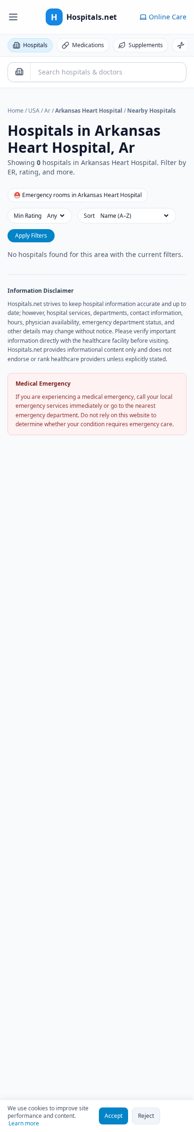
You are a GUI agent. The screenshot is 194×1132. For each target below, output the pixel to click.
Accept (113, 1116)
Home (16, 111)
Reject (146, 1116)
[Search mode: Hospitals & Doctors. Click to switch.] (19, 72)
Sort (89, 216)
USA (34, 111)
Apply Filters (31, 235)
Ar (47, 111)
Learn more (23, 1123)
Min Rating (27, 216)
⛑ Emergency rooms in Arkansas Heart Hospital (78, 195)
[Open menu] (13, 17)
